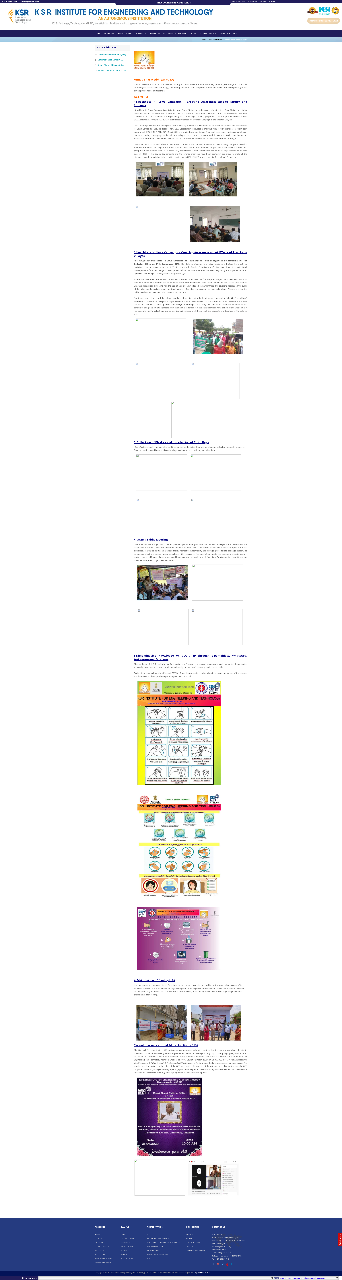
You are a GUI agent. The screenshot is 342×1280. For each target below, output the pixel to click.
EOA (148, 1258)
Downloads (125, 1243)
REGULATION (99, 1251)
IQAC (148, 1235)
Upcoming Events (128, 1239)
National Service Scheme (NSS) (112, 54)
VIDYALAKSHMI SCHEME (103, 1258)
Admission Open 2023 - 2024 (324, 20)
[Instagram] (218, 1264)
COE (193, 33)
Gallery (263, 2)
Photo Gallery (127, 1247)
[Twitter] (222, 1264)
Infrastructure (238, 2)
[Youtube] (227, 1264)
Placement (252, 2)
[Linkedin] (232, 1264)
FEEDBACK (189, 1247)
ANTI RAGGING (100, 1255)
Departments (124, 33)
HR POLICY (125, 1255)
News (123, 1235)
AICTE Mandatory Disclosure (158, 1239)
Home (204, 39)
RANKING (189, 1235)
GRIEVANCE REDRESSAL (103, 1262)
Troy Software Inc (201, 1272)
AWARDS (189, 1239)
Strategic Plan (127, 1258)
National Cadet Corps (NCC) (110, 59)
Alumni (272, 2)
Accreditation (207, 33)
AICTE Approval (153, 1251)
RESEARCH (154, 33)
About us (108, 33)
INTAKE (97, 1235)
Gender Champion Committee (112, 70)
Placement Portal (193, 1243)
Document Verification (195, 1251)
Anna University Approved (157, 1255)
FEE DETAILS (99, 1239)
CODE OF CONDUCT (102, 1247)
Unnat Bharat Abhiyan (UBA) (111, 65)
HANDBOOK (99, 1243)
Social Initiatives (215, 39)
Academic (140, 33)
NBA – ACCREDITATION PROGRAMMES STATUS (163, 1243)
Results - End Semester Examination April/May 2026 (257, 1278)
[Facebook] (213, 1264)
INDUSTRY (183, 33)
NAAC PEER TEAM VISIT (155, 1247)
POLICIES (124, 1251)
